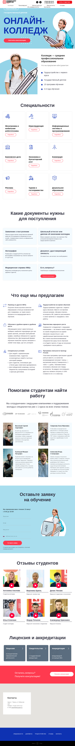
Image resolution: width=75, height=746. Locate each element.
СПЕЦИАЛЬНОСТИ (18, 734)
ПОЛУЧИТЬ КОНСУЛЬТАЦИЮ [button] (17, 40)
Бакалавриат (23, 5)
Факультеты (51, 5)
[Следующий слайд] (72, 414)
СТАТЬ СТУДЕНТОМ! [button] (64, 2)
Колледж (11, 5)
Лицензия (10, 648)
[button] (11, 585)
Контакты (47, 7)
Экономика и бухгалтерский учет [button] (35, 159)
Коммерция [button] (57, 157)
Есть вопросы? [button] (47, 268)
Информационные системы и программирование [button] (61, 128)
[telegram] (40, 2)
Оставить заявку (12, 543)
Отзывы (62, 5)
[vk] (37, 2)
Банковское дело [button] (13, 157)
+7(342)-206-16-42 (17, 705)
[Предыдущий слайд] (3, 414)
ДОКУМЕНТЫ (28, 734)
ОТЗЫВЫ (50, 734)
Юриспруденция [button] (36, 126)
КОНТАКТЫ (59, 734)
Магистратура (37, 5)
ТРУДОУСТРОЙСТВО (40, 734)
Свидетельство (36, 648)
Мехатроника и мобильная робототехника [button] (12, 128)
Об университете (33, 7)
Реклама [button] (9, 188)
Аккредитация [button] (58, 648)
